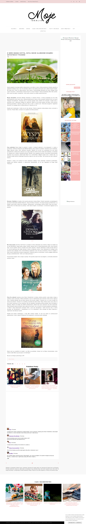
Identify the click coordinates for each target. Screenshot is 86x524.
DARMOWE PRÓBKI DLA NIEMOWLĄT (75, 134)
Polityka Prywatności (33, 1)
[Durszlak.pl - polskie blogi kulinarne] (70, 201)
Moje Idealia (11, 359)
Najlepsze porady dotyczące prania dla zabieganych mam (71, 504)
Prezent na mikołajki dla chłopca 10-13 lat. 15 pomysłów (33, 504)
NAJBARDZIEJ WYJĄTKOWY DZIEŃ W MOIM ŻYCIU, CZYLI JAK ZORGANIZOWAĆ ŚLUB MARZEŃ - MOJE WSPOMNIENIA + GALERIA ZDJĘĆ (49, 387)
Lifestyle (43, 31)
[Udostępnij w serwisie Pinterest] (25, 364)
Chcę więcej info (72, 522)
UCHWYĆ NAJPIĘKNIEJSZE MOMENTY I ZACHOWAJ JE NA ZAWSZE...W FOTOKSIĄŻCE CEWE (75, 126)
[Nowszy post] (6, 463)
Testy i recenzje (54, 28)
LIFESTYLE (11, 56)
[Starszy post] (58, 463)
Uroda (28, 28)
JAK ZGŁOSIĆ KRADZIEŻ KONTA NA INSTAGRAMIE (75, 144)
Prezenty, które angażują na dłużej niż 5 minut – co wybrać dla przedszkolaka (14, 504)
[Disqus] (32, 410)
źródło (32, 143)
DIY (74, 28)
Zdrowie (21, 28)
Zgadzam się (78, 522)
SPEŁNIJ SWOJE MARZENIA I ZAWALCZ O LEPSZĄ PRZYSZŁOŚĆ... (15, 386)
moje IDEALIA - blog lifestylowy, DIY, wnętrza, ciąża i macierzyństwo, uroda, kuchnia (30, 522)
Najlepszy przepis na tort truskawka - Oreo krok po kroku (75, 164)
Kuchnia (13, 28)
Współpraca (23, 1)
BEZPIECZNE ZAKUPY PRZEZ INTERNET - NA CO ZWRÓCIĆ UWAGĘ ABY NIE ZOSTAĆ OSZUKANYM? (32, 387)
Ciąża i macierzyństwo (39, 28)
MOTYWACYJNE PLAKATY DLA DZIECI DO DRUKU (75, 153)
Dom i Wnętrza (65, 28)
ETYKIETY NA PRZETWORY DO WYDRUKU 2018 (75, 173)
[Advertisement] (29, 42)
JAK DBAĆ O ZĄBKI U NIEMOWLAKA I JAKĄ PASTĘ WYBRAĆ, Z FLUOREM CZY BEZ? (70, 95)
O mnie (16, 1)
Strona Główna (9, 1)
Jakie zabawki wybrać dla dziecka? (52, 503)
